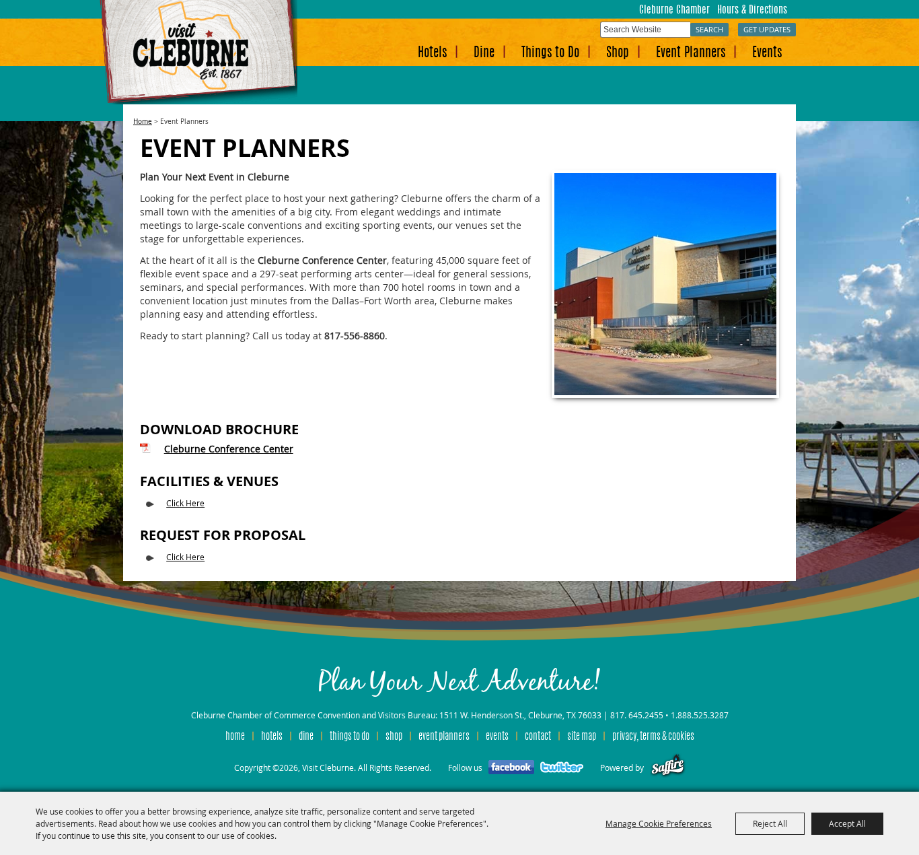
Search (709, 29)
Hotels (432, 53)
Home (142, 121)
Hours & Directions (752, 10)
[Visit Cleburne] (198, 52)
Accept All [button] (847, 823)
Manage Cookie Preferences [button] (658, 823)
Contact (538, 737)
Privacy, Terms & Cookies (653, 737)
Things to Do (550, 53)
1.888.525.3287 (700, 715)
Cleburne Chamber (674, 10)
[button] (665, 284)
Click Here (185, 503)
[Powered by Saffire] (668, 767)
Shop (617, 53)
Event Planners (690, 53)
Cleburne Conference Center (228, 448)
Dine (484, 53)
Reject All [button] (770, 823)
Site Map (581, 737)
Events (767, 53)
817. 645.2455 (636, 715)
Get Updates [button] (767, 29)
